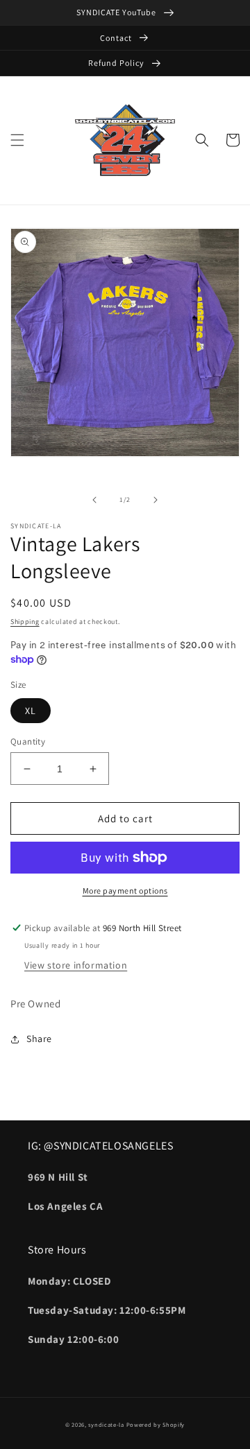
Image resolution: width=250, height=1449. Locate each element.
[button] (17, 140)
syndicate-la (106, 1424)
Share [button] (39, 1038)
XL (30, 710)
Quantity (27, 741)
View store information (75, 965)
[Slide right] (155, 500)
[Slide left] (94, 500)
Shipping (25, 621)
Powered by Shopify (155, 1424)
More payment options (125, 890)
